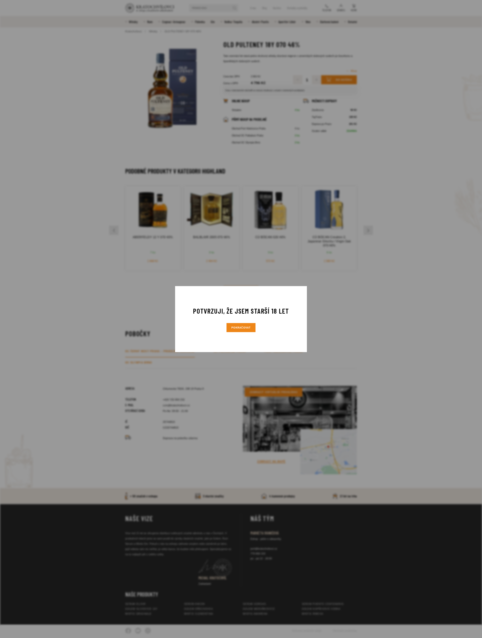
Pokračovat (241, 327)
